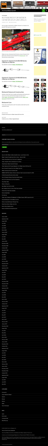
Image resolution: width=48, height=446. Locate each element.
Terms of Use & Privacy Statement (8, 430)
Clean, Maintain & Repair (7, 394)
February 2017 (5, 321)
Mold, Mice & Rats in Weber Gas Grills (9, 204)
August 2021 (4, 234)
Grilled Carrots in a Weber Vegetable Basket (10, 118)
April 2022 (4, 227)
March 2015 (4, 361)
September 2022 (5, 218)
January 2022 (4, 232)
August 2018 (4, 290)
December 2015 (5, 343)
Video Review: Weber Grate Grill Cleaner (10, 163)
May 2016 (4, 332)
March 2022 (4, 230)
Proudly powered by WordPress (7, 444)
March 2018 (4, 299)
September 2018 (5, 288)
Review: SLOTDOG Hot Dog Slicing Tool (9, 208)
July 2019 (4, 272)
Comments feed (5, 418)
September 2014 (5, 375)
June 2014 (4, 381)
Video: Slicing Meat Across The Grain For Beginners (12, 159)
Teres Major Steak (5, 181)
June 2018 (4, 294)
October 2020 (4, 247)
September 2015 (5, 348)
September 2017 (5, 306)
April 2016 (4, 335)
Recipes (3, 399)
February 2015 (5, 364)
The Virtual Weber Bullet (7, 129)
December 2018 (5, 281)
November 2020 (5, 245)
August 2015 (4, 350)
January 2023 (4, 216)
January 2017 (4, 323)
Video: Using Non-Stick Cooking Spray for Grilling (11, 161)
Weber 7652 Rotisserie (17, 64)
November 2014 (5, 370)
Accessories (4, 15)
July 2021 (4, 236)
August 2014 (4, 377)
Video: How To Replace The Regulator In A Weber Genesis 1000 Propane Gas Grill (18, 197)
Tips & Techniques (5, 405)
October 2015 (4, 346)
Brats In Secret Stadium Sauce (7, 206)
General (3, 396)
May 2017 (4, 314)
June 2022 (4, 225)
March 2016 (4, 337)
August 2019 (4, 270)
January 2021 (4, 241)
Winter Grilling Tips (6, 183)
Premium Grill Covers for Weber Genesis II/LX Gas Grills (13, 113)
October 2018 (4, 285)
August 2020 (4, 252)
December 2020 (5, 243)
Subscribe (4, 147)
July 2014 (4, 379)
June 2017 (4, 312)
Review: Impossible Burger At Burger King (10, 201)
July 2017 (4, 310)
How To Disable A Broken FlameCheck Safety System (12, 177)
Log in (3, 413)
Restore (3, 401)
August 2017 (4, 308)
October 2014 (4, 373)
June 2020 (4, 256)
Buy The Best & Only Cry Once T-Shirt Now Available (12, 188)
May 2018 (4, 297)
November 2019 (5, 263)
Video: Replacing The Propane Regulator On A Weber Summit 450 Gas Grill (16, 166)
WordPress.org (5, 420)
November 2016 (5, 326)
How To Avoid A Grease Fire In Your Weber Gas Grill (12, 168)
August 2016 (4, 328)
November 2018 (5, 283)
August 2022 (4, 221)
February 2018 (5, 301)
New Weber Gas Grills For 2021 (8, 186)
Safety (3, 403)
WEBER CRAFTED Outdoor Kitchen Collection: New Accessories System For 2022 (18, 172)
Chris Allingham (13, 22)
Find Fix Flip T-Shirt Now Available (8, 190)
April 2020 (4, 259)
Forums (3, 127)
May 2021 (4, 239)
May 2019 (4, 276)
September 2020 (5, 250)
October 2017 (4, 303)
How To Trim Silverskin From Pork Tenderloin (11, 179)
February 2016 (5, 339)
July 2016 (4, 330)
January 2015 (4, 366)
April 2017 (4, 317)
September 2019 (5, 268)
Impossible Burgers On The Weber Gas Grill (10, 199)
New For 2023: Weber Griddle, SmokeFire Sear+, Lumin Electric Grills (15, 154)
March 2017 (4, 319)
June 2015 (4, 355)
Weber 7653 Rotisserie (17, 81)
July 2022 (4, 223)
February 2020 (5, 261)
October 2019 (4, 265)
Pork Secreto (4, 195)
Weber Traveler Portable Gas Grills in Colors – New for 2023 (13, 157)
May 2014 (4, 384)
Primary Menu (46, 10)
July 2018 (4, 292)
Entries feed (4, 416)
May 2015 (4, 357)
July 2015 (4, 352)
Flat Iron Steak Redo (6, 192)
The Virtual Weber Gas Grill (9, 10)
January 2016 (4, 341)
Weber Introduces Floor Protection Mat (9, 170)
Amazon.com (22, 55)
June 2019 (4, 274)
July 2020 (4, 254)
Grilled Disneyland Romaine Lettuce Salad (10, 175)
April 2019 (4, 279)
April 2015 (4, 359)
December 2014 (5, 368)
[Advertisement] (40, 27)
